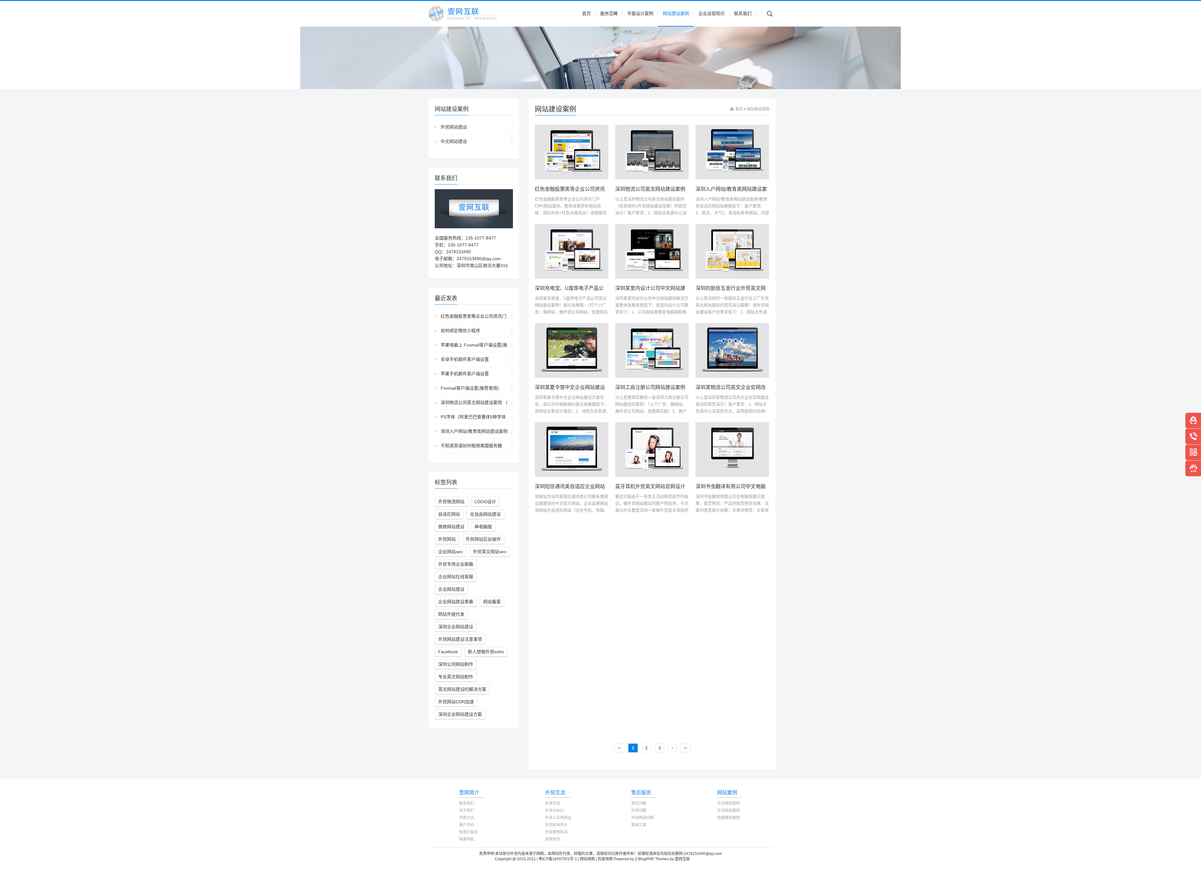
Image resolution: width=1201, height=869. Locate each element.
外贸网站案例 (728, 810)
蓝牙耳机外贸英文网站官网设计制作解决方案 (665, 486)
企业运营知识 (711, 13)
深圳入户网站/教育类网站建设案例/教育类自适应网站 (492, 431)
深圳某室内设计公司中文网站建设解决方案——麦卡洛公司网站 (685, 288)
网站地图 (587, 859)
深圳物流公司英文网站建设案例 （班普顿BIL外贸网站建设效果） (504, 402)
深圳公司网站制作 (455, 664)
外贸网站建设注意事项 (460, 639)
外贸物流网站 (451, 501)
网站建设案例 (676, 13)
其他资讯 (552, 839)
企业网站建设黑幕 (455, 601)
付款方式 (466, 818)
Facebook (448, 651)
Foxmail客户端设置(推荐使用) (470, 388)
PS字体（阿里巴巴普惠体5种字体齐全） (480, 416)
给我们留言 (468, 832)
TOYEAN (698, 859)
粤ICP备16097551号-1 (558, 859)
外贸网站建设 (454, 126)
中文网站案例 (728, 803)
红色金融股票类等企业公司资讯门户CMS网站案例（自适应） (500, 316)
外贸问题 (638, 810)
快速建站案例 (728, 818)
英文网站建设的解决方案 (462, 689)
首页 (586, 13)
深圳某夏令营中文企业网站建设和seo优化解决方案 (591, 387)
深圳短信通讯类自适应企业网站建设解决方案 (585, 486)
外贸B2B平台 (556, 825)
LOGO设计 (485, 501)
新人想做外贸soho (486, 651)
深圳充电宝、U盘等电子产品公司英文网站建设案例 (592, 288)
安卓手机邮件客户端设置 (465, 359)
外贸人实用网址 (558, 818)
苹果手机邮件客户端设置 (465, 373)
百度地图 (605, 859)
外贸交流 (552, 803)
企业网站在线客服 (455, 576)
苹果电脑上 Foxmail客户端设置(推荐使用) (481, 344)
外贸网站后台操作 (483, 539)
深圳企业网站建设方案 (460, 714)
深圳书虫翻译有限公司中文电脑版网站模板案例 (748, 486)
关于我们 (466, 810)
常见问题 (638, 803)
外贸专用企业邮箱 (455, 564)
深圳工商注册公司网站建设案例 (650, 387)
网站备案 (492, 601)
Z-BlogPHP (644, 859)
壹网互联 (682, 859)
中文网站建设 (454, 141)
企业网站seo (450, 551)
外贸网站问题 (642, 818)
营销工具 (638, 825)
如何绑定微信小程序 (460, 330)
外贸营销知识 (556, 832)
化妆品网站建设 (485, 514)
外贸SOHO (554, 810)
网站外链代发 (451, 614)
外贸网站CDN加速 (456, 701)
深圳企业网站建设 (455, 626)
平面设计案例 (640, 13)
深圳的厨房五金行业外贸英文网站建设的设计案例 (751, 288)
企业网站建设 (451, 589)
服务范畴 (609, 13)
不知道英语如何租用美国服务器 (471, 445)
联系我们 (743, 13)
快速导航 (466, 839)
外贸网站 (447, 539)
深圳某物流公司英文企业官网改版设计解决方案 (748, 387)
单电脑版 (483, 526)
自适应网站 (449, 514)
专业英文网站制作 (455, 676)
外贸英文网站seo (489, 551)
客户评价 (466, 825)
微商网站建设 (451, 526)
